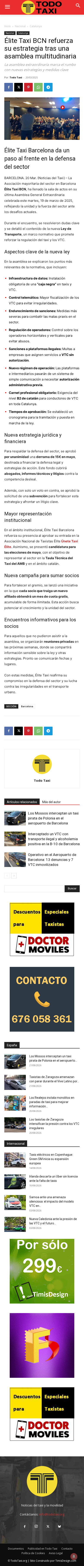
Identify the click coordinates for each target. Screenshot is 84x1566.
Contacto (67, 1548)
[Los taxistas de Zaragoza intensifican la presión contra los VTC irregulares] (15, 1124)
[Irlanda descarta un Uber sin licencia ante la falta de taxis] (15, 1181)
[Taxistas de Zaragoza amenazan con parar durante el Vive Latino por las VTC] (15, 1082)
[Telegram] (48, 87)
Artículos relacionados (22, 802)
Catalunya (36, 26)
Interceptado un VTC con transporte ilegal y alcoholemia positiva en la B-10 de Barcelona (54, 839)
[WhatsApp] (38, 87)
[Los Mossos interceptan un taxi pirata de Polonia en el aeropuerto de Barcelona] (15, 818)
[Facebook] (8, 87)
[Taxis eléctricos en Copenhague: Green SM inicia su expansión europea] (15, 1160)
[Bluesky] (59, 1526)
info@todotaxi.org (51, 1514)
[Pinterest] (28, 87)
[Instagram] (36, 1526)
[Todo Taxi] (42, 7)
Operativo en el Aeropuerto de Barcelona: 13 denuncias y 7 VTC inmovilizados (52, 859)
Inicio (7, 26)
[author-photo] (42, 774)
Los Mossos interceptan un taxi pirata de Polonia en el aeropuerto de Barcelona (53, 818)
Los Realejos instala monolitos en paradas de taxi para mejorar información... (51, 1102)
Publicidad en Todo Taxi (42, 1548)
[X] (18, 87)
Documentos (16, 1548)
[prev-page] (7, 875)
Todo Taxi (15, 77)
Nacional (20, 26)
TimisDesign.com (65, 1561)
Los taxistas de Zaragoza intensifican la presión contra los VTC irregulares (54, 1124)
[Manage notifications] (73, 1556)
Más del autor (51, 802)
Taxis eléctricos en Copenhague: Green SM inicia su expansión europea (51, 1159)
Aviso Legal (56, 1553)
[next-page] (14, 875)
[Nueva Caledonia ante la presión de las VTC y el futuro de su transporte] (15, 1224)
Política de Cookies (33, 1553)
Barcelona (27, 706)
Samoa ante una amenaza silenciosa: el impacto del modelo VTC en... (51, 1201)
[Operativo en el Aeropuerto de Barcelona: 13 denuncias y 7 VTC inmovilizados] (15, 859)
